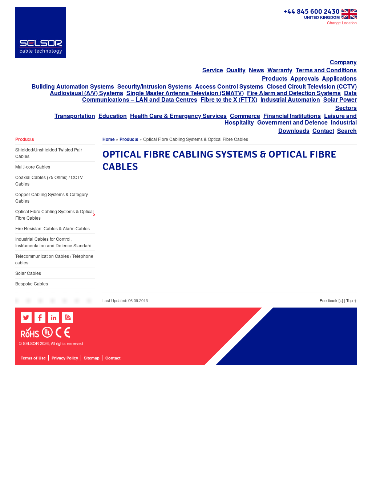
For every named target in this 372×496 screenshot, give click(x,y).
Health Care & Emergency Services (178, 115)
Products (274, 78)
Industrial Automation (290, 99)
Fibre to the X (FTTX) (229, 99)
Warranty (279, 70)
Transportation (74, 115)
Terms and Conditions (326, 70)
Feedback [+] (331, 300)
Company (343, 62)
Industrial (344, 122)
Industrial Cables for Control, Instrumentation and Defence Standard (53, 242)
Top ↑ (351, 300)
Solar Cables (28, 273)
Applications (339, 78)
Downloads (294, 130)
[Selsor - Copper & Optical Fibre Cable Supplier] (40, 56)
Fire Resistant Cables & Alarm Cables (52, 228)
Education (112, 115)
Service (212, 70)
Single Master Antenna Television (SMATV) (185, 93)
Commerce (245, 115)
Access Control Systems (229, 86)
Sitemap (92, 358)
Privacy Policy (65, 358)
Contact (323, 130)
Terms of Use (33, 358)
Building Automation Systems (73, 86)
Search (347, 130)
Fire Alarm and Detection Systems (294, 93)
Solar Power (340, 99)
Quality (236, 70)
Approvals (304, 78)
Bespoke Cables (31, 283)
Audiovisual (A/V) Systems (86, 93)
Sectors (346, 107)
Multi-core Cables (32, 166)
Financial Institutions (292, 115)
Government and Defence (292, 122)
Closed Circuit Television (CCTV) (312, 86)
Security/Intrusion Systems (154, 86)
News (256, 70)
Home (108, 139)
